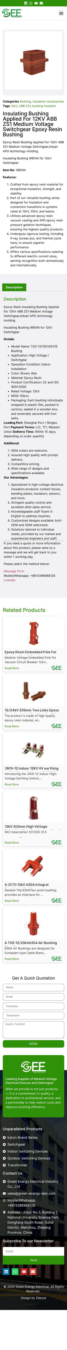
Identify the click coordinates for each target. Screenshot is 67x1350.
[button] (61, 13)
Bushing (25, 101)
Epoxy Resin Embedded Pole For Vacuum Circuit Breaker (31, 654)
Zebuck (41, 1298)
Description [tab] (14, 287)
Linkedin (9, 580)
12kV (14, 106)
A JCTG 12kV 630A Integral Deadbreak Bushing (27, 887)
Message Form (14, 571)
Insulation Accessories (48, 101)
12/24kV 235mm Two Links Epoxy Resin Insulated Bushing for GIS (32, 712)
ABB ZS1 (25, 106)
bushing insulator (44, 106)
